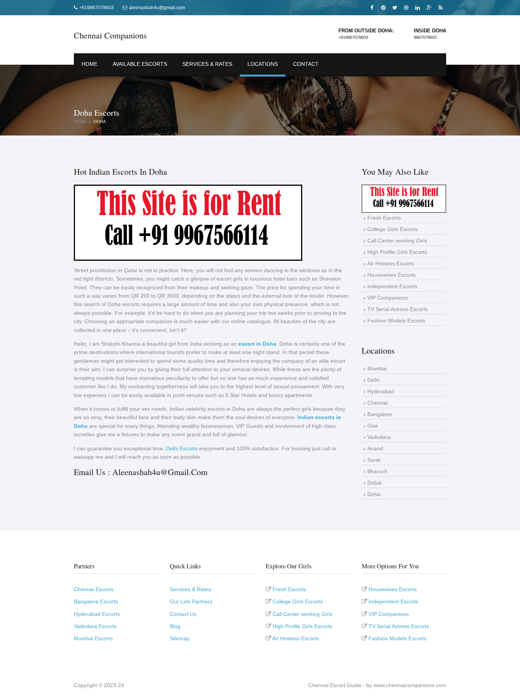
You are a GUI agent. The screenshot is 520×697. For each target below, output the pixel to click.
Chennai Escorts (93, 589)
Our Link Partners (191, 601)
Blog (175, 626)
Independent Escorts (392, 286)
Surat (373, 460)
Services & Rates (207, 64)
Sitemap (180, 638)
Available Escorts (140, 64)
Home (89, 64)
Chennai (377, 403)
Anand (375, 448)
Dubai (374, 483)
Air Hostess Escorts (390, 263)
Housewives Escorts (391, 275)
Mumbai (377, 368)
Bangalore (379, 414)
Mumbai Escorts (93, 638)
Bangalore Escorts (96, 601)
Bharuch (377, 471)
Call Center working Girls (397, 241)
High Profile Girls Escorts (397, 252)
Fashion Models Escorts (396, 320)
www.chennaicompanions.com (409, 685)
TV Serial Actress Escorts (397, 309)
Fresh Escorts (384, 218)
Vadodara (379, 437)
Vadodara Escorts (95, 626)
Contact (306, 64)
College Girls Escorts (392, 229)
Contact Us (183, 614)
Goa (372, 426)
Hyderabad (380, 391)
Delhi (373, 380)
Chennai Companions (110, 35)
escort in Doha (257, 344)
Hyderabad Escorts (97, 614)
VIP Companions (387, 298)
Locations (262, 64)
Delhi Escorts (182, 448)
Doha (100, 121)
